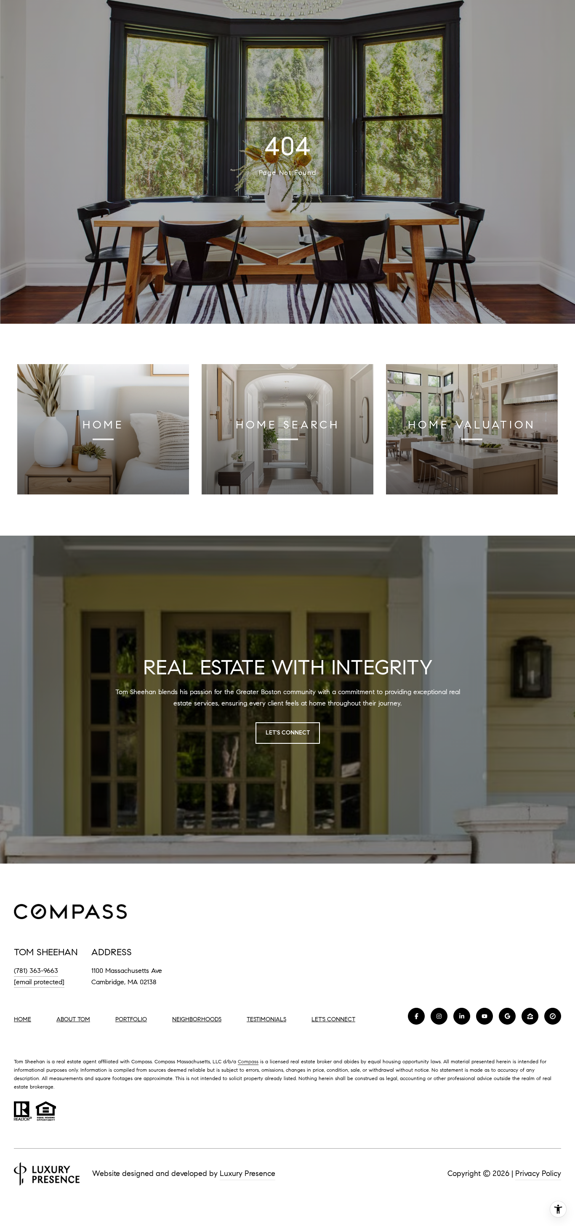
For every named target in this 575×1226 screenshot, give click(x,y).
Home (22, 1019)
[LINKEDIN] (461, 1016)
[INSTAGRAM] (439, 1016)
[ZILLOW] (530, 1016)
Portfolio (131, 1019)
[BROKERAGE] (552, 1016)
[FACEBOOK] (416, 1016)
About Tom (73, 1019)
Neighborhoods (196, 1019)
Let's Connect (333, 1019)
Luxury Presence (247, 1173)
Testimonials (266, 1019)
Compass (248, 1061)
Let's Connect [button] (288, 732)
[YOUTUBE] (484, 1016)
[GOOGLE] (507, 1016)
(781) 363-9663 (36, 971)
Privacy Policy (538, 1173)
